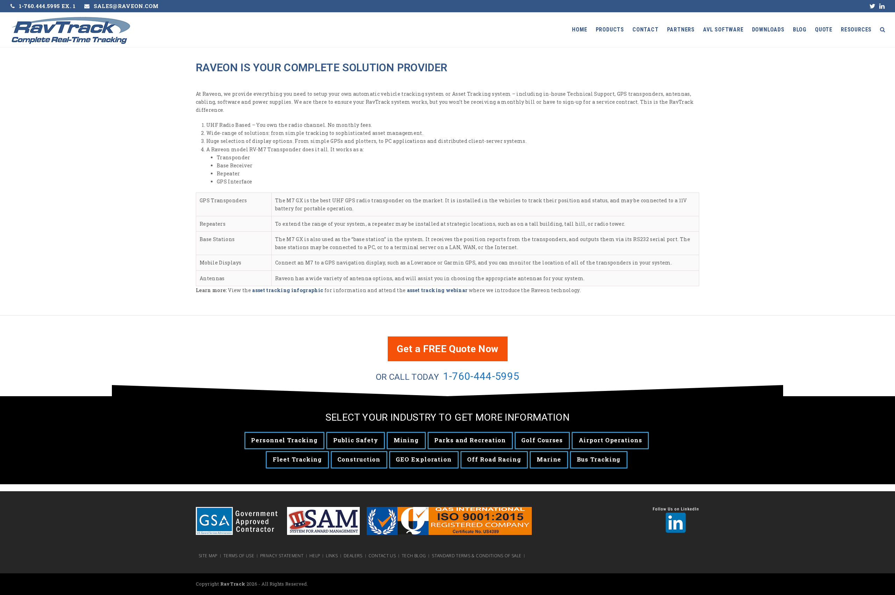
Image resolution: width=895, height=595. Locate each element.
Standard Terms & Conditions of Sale (476, 556)
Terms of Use (238, 556)
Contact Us (382, 556)
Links (332, 556)
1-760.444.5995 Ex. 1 (47, 5)
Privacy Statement (281, 556)
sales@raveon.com (126, 5)
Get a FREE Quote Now (448, 349)
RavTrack (232, 584)
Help (314, 556)
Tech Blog (414, 556)
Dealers (353, 556)
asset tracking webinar (437, 290)
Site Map (208, 556)
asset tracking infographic (287, 290)
